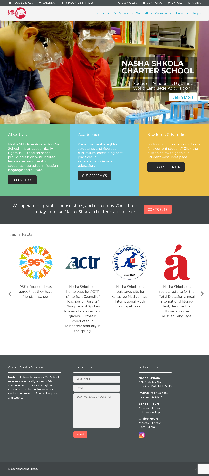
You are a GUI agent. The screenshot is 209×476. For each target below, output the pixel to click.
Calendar (161, 13)
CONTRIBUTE (157, 209)
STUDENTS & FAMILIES (80, 2)
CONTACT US (154, 2)
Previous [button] (9, 295)
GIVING (196, 2)
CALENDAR (49, 2)
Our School (121, 13)
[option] (35, 290)
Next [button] (202, 295)
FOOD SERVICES (23, 2)
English (197, 13)
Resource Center (166, 167)
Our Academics (94, 176)
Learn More (182, 97)
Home (100, 13)
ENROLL (177, 2)
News (180, 13)
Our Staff (142, 13)
